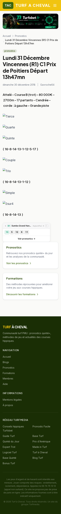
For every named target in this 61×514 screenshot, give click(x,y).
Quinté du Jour (11, 441)
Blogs (6, 362)
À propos (8, 405)
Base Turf (38, 436)
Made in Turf (40, 446)
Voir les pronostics (17, 263)
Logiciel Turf (10, 452)
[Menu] (55, 5)
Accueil (7, 35)
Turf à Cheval (40, 452)
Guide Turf (9, 436)
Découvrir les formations (20, 294)
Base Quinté (9, 457)
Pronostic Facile (41, 426)
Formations (9, 373)
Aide (5, 384)
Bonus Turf (9, 463)
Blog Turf (38, 457)
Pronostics (21, 35)
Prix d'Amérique (41, 441)
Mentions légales (12, 399)
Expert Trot (9, 446)
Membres (8, 378)
